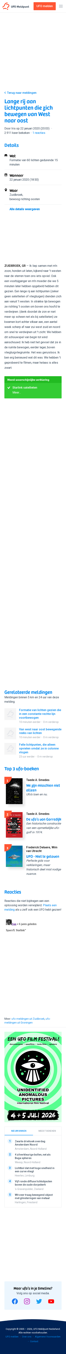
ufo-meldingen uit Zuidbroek (28, 1018)
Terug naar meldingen (21, 93)
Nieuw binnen (19, 1131)
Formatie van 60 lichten (24, 160)
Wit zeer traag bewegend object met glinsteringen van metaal (34, 1196)
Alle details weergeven (25, 209)
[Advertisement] (33, 52)
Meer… (16, 392)
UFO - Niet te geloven (42, 856)
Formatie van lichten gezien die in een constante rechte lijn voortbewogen (40, 713)
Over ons (26, 1336)
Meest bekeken (47, 1131)
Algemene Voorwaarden (47, 1336)
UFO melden (12, 1336)
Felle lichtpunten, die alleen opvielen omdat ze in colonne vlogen (39, 748)
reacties (38, 133)
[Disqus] (33, 963)
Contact (34, 1341)
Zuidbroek (16, 194)
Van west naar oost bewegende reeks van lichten (40, 731)
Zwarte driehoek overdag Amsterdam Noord (30, 1143)
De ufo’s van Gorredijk (43, 819)
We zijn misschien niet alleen (43, 787)
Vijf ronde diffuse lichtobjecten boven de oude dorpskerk (33, 1183)
